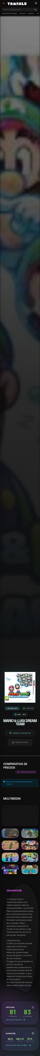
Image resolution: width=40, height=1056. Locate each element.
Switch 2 (23, 13)
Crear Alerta (20, 742)
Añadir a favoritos (20, 733)
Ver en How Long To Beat (18, 1045)
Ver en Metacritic (15, 1020)
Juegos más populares (9, 13)
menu (3, 3)
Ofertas (31, 13)
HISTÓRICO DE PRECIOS (26, 772)
